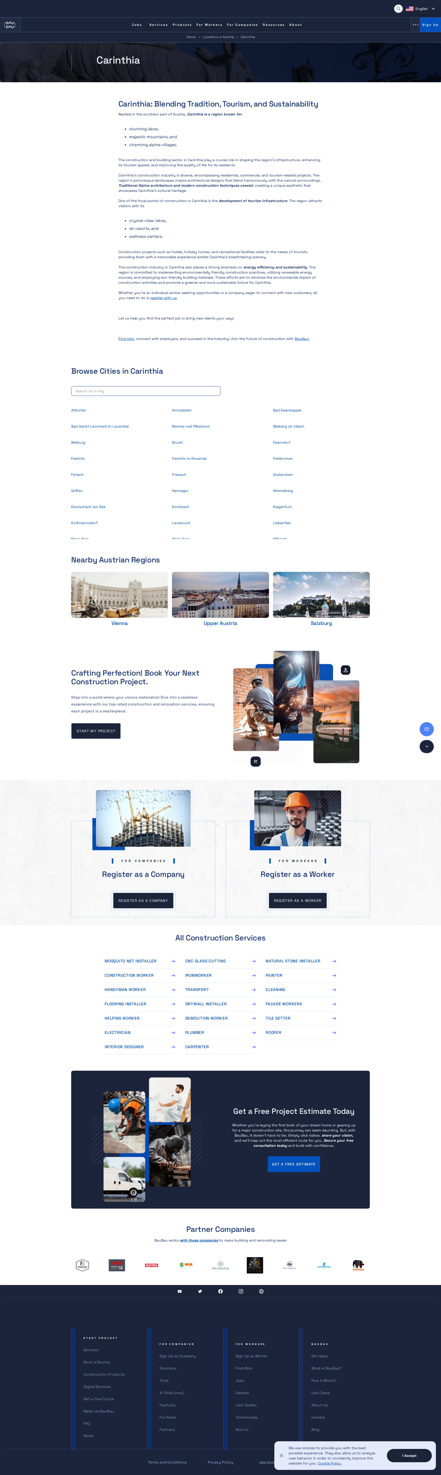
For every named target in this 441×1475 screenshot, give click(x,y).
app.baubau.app (273, 1462)
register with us (163, 298)
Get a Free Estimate (294, 1164)
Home (191, 37)
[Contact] (427, 729)
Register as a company (143, 900)
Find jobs (126, 338)
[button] (420, 8)
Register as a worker (298, 900)
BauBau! (302, 338)
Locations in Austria (218, 37)
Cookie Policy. (330, 1463)
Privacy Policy (220, 1462)
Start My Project (96, 731)
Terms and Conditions (167, 1462)
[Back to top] (427, 746)
